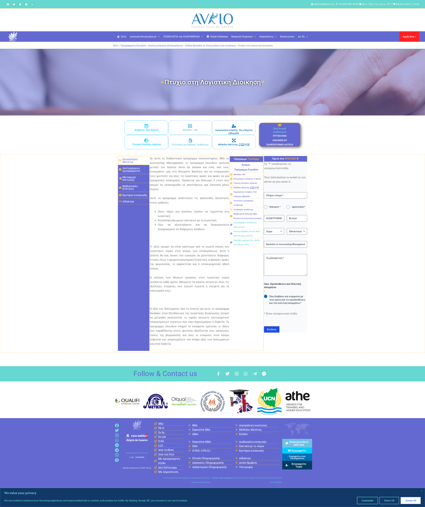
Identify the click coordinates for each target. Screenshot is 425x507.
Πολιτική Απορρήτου (182, 478)
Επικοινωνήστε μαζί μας (200, 482)
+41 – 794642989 (137, 457)
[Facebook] (8, 4)
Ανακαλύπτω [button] (266, 36)
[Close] (422, 491)
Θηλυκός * (275, 206)
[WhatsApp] (32, 4)
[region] (212, 497)
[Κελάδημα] (14, 4)
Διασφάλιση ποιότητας (201, 478)
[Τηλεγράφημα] (26, 4)
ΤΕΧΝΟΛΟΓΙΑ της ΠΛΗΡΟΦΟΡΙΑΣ (181, 36)
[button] (409, 36)
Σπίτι (124, 36)
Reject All (389, 500)
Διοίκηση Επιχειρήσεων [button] (143, 36)
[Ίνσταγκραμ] (20, 4)
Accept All (410, 500)
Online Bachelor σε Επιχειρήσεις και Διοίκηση (210, 45)
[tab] (133, 160)
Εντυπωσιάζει (168, 478)
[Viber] (117, 455)
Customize (367, 500)
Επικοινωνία (287, 36)
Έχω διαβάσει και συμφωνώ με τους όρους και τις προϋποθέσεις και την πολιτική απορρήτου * (287, 299)
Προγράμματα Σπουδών (133, 45)
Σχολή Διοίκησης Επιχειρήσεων (165, 45)
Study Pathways (219, 36)
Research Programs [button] (242, 36)
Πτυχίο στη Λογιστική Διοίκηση (212, 82)
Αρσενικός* (298, 206)
